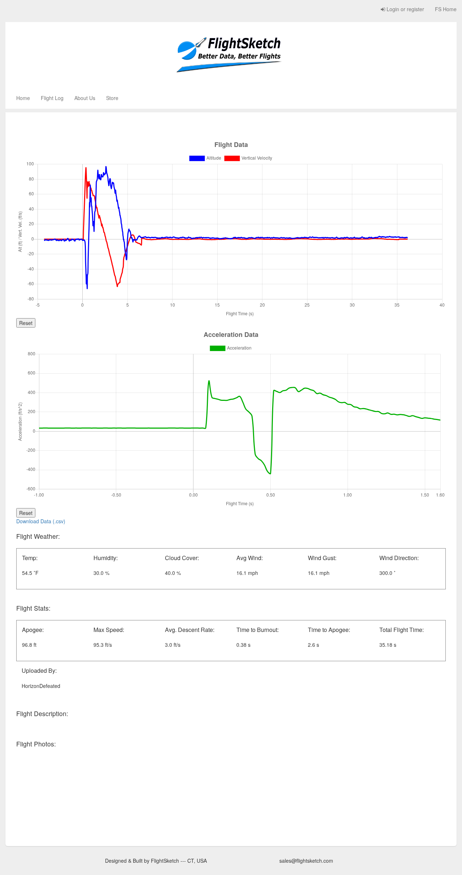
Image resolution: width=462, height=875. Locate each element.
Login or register (404, 9)
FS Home (446, 9)
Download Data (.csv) (40, 521)
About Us (84, 97)
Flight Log (52, 97)
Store (112, 97)
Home (23, 97)
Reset (25, 322)
